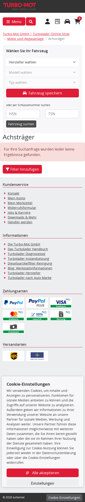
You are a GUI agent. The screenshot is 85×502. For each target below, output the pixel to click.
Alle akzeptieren (45, 472)
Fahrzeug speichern (45, 93)
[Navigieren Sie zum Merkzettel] (57, 21)
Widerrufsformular (22, 207)
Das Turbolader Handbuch (28, 249)
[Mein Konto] (48, 21)
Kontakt (13, 193)
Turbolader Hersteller (24, 273)
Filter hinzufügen (24, 169)
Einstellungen (42, 483)
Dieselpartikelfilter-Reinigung (30, 263)
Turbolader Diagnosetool (26, 254)
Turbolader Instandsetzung (28, 258)
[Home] (20, 5)
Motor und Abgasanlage (25, 38)
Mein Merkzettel (20, 203)
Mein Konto (16, 198)
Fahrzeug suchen (21, 124)
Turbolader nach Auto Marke (29, 278)
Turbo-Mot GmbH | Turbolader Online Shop (36, 34)
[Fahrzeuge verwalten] (67, 21)
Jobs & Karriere (19, 212)
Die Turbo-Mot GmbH (24, 244)
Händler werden (20, 222)
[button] (31, 21)
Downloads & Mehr (22, 217)
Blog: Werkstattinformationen (30, 268)
